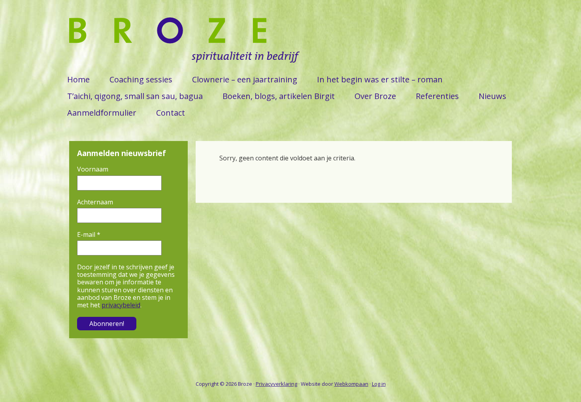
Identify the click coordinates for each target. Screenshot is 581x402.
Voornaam (92, 169)
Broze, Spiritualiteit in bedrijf (185, 44)
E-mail (88, 234)
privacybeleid (121, 305)
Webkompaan (351, 383)
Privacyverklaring (276, 383)
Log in (379, 383)
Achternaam (95, 202)
